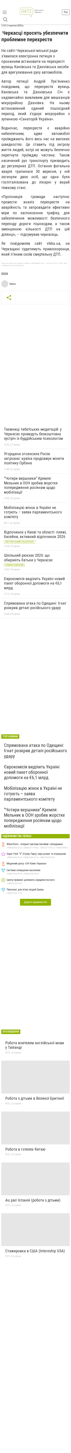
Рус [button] (66, 12)
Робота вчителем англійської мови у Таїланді (34, 1045)
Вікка (4, 273)
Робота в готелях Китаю (25, 1149)
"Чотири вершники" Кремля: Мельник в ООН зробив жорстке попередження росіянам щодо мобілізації (31, 485)
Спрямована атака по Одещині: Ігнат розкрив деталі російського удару (35, 605)
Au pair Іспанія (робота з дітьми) (32, 1200)
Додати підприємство (35, 902)
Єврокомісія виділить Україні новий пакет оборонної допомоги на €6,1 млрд (34, 583)
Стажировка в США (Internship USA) (35, 1251)
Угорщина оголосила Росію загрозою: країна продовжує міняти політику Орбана (34, 458)
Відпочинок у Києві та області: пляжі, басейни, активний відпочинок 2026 (35, 534)
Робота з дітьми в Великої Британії (34, 1098)
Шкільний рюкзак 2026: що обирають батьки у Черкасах (28, 557)
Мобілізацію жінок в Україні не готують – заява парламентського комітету (33, 512)
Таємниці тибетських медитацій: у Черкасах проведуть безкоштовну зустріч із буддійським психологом (33, 434)
